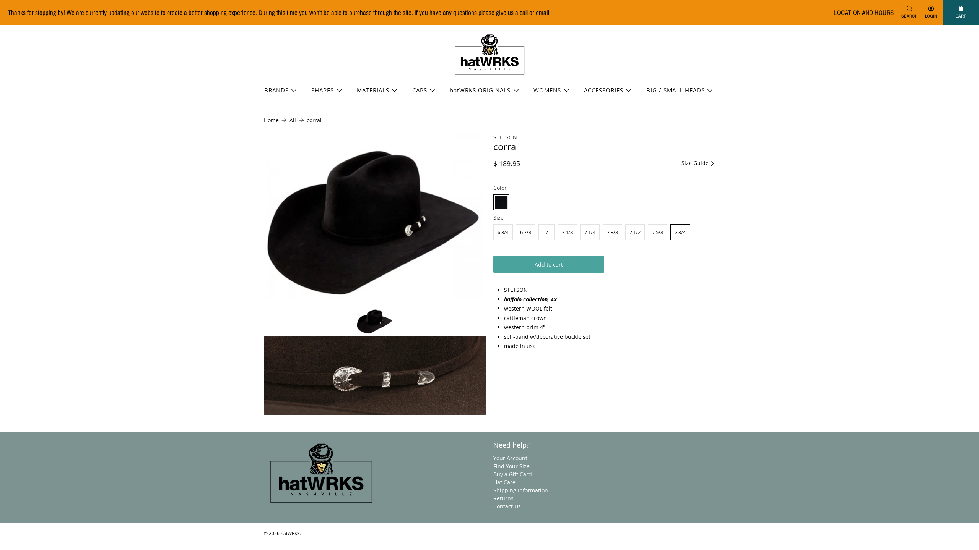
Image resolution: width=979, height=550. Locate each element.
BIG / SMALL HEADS (675, 90)
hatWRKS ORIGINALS (480, 90)
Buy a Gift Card (512, 474)
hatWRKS (290, 533)
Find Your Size (511, 466)
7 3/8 (612, 232)
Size (498, 217)
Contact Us (507, 506)
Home (271, 120)
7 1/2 (635, 232)
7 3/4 (680, 232)
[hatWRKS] (489, 55)
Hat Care (504, 482)
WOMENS (547, 90)
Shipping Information (520, 490)
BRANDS (276, 90)
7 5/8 (657, 232)
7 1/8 (567, 232)
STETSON (505, 137)
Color (500, 187)
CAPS (419, 90)
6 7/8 (525, 232)
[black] (501, 202)
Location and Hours (864, 12)
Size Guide (695, 163)
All (292, 120)
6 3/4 (503, 232)
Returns (503, 498)
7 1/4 (589, 232)
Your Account (510, 458)
